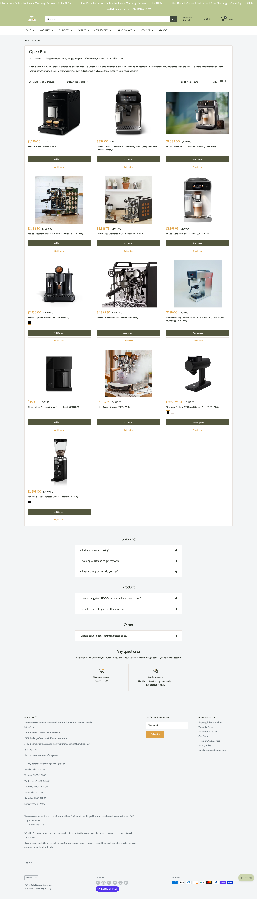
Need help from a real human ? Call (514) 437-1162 (128, 9)
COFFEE (82, 30)
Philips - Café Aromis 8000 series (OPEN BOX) (187, 233)
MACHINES (45, 30)
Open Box (36, 40)
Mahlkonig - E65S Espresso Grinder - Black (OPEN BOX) (53, 496)
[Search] (173, 19)
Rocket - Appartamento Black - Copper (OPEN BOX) (120, 233)
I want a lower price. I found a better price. (103, 635)
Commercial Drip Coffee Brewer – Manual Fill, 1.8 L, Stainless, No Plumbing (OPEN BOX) (195, 319)
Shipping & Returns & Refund (211, 722)
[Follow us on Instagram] (103, 883)
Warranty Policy (205, 727)
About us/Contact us (207, 731)
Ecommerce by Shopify (41, 888)
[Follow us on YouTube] (115, 883)
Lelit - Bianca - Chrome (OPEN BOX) (113, 407)
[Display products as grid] (221, 81)
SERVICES (145, 30)
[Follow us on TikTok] (120, 883)
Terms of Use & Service (209, 740)
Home (26, 40)
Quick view (59, 167)
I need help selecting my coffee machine (102, 609)
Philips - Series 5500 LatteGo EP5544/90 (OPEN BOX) (191, 146)
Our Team (203, 736)
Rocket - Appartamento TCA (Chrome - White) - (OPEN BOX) (55, 233)
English (29, 878)
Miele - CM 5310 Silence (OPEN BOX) (44, 146)
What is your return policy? (94, 550)
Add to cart (59, 159)
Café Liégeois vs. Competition (212, 750)
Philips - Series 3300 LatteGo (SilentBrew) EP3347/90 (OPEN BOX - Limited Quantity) (128, 148)
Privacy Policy (204, 745)
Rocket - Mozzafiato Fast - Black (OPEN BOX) (117, 317)
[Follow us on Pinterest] (109, 883)
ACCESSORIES (101, 30)
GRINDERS (64, 30)
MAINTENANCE (124, 30)
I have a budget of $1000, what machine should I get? (110, 598)
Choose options (198, 422)
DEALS (27, 30)
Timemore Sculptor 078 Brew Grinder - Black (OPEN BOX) (192, 407)
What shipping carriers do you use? (99, 571)
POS (26, 888)
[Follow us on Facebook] (98, 883)
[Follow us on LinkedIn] (126, 883)
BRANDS (162, 30)
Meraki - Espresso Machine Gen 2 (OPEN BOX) (48, 317)
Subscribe (155, 734)
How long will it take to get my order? (100, 561)
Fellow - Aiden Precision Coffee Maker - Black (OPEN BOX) (54, 407)
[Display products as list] (226, 81)
